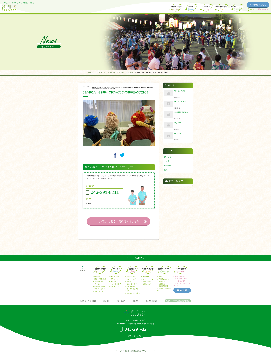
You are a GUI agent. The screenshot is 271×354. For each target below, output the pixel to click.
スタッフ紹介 (120, 301)
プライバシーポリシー (135, 336)
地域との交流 (98, 291)
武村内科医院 (131, 286)
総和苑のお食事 (99, 286)
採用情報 (167, 165)
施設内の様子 (131, 276)
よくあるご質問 (180, 281)
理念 (160, 276)
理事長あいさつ (164, 279)
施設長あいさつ (164, 281)
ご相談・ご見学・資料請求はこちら (118, 221)
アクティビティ (99, 289)
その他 (166, 161)
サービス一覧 (115, 276)
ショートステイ (116, 284)
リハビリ (97, 284)
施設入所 (113, 281)
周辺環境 (130, 281)
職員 (165, 170)
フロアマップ (131, 279)
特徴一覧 (97, 276)
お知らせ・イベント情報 (88, 301)
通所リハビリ (115, 279)
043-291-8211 (105, 192)
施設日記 (106, 301)
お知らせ (167, 157)
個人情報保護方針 (151, 301)
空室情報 (135, 301)
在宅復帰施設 (98, 281)
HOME (88, 72)
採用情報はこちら (258, 5)
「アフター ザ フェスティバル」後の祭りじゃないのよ (114, 72)
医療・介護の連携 (100, 279)
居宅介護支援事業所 (133, 293)
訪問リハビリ (115, 286)
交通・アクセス (132, 284)
